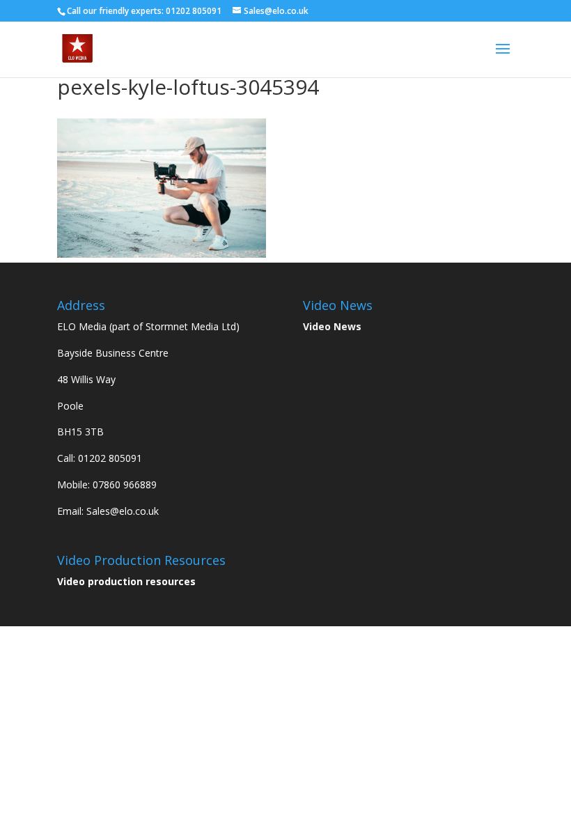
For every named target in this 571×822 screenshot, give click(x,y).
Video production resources (126, 581)
